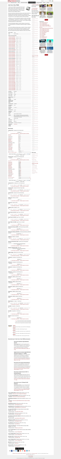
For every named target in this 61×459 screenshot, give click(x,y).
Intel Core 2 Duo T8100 (12, 69)
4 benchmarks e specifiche (15, 245)
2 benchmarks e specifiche (15, 186)
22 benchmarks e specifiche (14, 195)
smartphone (17, 181)
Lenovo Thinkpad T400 (18, 440)
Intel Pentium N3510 (10, 145)
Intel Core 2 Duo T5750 (35, 123)
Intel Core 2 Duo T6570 (35, 74)
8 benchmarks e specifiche (15, 215)
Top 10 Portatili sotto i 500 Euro (44, 30)
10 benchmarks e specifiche (14, 255)
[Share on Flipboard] (25, 451)
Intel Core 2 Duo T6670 (12, 79)
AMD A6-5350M (10, 168)
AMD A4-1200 (9, 134)
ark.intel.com (15, 124)
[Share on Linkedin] (27, 451)
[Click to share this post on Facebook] (11, 451)
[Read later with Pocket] (22, 451)
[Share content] (9, 450)
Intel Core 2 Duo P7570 (12, 62)
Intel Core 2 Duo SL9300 (12, 89)
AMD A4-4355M (34, 170)
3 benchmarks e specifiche (15, 205)
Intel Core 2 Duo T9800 (12, 38)
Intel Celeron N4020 (10, 148)
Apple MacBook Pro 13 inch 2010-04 (20, 407)
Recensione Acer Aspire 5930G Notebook (19, 396)
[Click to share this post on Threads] (14, 451)
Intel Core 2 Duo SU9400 (12, 41)
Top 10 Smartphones (43, 38)
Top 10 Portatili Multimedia (44, 22)
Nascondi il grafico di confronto (24, 133)
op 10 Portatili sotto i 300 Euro (44, 29)
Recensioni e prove (14, 2)
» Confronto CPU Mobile (35, 4)
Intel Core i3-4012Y (10, 163)
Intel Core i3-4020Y (10, 164)
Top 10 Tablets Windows (43, 36)
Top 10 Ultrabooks (42, 33)
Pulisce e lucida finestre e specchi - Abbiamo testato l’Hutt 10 (43, 16)
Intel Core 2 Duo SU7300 (35, 121)
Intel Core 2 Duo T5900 (35, 76)
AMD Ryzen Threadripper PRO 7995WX (12, 152)
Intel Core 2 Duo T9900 (35, 18)
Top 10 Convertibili (42, 34)
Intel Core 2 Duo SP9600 (35, 87)
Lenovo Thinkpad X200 (18, 431)
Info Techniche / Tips (32, 2)
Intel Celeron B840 (34, 157)
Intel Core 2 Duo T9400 (12, 75)
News (19, 2)
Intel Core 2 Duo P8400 (35, 65)
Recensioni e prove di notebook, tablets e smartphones (19, 453)
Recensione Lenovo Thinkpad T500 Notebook (19, 393)
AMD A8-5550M (10, 176)
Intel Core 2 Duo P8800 (12, 61)
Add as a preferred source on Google (20, 448)
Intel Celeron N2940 (10, 138)
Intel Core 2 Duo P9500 (12, 55)
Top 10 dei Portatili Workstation (44, 31)
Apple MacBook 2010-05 (18, 404)
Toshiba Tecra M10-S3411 (19, 427)
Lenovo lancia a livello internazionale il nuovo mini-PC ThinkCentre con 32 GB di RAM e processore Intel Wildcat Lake (50, 44)
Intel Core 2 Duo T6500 (12, 68)
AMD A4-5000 (9, 140)
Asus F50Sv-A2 (17, 423)
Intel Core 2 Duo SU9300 (12, 49)
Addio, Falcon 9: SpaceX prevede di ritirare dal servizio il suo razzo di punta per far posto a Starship (50, 51)
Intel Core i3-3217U (10, 167)
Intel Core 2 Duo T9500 (12, 52)
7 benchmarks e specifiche (15, 220)
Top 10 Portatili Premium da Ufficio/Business (46, 28)
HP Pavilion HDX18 (18, 414)
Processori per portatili (34, 453)
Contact (48, 2)
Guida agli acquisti (39, 2)
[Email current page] (29, 451)
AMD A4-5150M (10, 162)
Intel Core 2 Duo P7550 (35, 161)
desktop (21, 181)
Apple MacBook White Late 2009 (20, 418)
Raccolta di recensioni (24, 2)
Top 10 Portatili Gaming (43, 23)
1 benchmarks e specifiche (14, 133)
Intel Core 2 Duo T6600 (12, 81)
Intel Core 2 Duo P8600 (35, 55)
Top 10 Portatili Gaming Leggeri (44, 24)
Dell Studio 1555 (17, 437)
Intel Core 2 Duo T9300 (12, 78)
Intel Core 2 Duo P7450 (12, 71)
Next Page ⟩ (46, 19)
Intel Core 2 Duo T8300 (12, 59)
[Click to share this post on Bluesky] (16, 451)
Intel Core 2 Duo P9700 (35, 37)
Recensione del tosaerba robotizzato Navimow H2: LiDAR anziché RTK (50, 16)
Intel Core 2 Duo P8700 (35, 91)
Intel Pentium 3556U (10, 147)
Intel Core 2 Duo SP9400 (12, 39)
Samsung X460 (17, 446)
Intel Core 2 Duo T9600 (12, 45)
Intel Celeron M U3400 (34, 172)
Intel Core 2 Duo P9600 (35, 50)
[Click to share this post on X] (18, 451)
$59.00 (14, 325)
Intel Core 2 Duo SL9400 (12, 85)
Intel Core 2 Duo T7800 (35, 61)
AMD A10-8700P (10, 175)
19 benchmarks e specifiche (14, 239)
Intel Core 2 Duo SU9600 (12, 88)
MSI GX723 (16, 443)
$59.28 (14, 327)
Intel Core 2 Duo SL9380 (12, 86)
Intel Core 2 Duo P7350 (12, 44)
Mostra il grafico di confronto (24, 186)
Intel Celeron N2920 (10, 143)
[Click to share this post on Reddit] (20, 451)
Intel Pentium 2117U (10, 144)
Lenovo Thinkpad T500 (18, 434)
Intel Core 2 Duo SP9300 (12, 72)
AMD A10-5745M (10, 166)
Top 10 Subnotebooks (43, 32)
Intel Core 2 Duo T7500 (35, 95)
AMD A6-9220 (9, 139)
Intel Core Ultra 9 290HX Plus (11, 177)
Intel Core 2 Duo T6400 (12, 65)
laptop (29, 180)
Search (44, 2)
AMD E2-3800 (9, 135)
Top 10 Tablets (42, 35)
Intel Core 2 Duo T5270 (35, 29)
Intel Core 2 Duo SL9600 (12, 82)
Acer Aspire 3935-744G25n (19, 411)
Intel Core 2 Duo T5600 (35, 138)
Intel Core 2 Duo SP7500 (35, 27)
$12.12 (14, 332)
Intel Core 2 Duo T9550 (12, 42)
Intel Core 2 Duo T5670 (35, 119)
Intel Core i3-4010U (10, 171)
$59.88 (14, 330)
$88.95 (14, 334)
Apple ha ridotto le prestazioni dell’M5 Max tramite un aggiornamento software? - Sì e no (42, 51)
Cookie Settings (30, 456)
